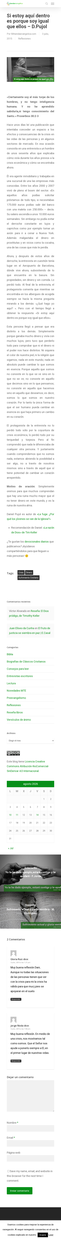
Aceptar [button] (42, 1235)
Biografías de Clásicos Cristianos (26, 661)
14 (37, 815)
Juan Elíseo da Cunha (21, 628)
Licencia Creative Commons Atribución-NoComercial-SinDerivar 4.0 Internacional (28, 766)
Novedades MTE (16, 690)
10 (10, 815)
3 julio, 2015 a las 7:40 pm (20, 1029)
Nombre (12, 1122)
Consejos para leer (18, 668)
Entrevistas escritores (20, 676)
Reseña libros (15, 712)
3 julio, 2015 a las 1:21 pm (20, 963)
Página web (13, 1152)
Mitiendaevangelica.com (23, 33)
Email (11, 1137)
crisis (21, 572)
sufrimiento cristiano (28, 577)
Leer (51, 1235)
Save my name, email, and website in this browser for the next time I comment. (30, 1176)
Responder (16, 999)
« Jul (10, 848)
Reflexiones (24, 38)
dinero (29, 572)
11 (17, 815)
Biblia (10, 654)
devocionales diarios (37, 541)
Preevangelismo (16, 697)
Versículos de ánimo (19, 719)
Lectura (11, 683)
